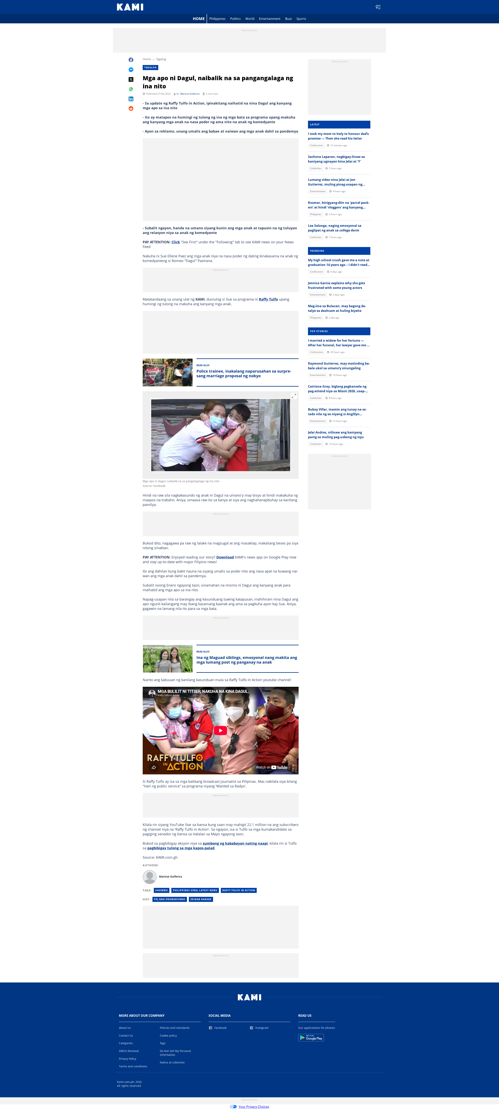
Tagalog (161, 59)
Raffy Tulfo (268, 299)
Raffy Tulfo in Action (238, 890)
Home (199, 18)
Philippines (217, 19)
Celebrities (316, 168)
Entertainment (269, 19)
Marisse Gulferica (190, 93)
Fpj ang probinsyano (169, 899)
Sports (301, 19)
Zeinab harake (200, 899)
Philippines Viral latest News (195, 890)
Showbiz (161, 890)
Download (225, 557)
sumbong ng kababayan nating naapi (235, 843)
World (249, 19)
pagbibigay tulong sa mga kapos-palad (180, 848)
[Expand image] (294, 396)
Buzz (288, 19)
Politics (235, 19)
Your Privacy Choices (254, 1107)
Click (176, 242)
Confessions (316, 145)
